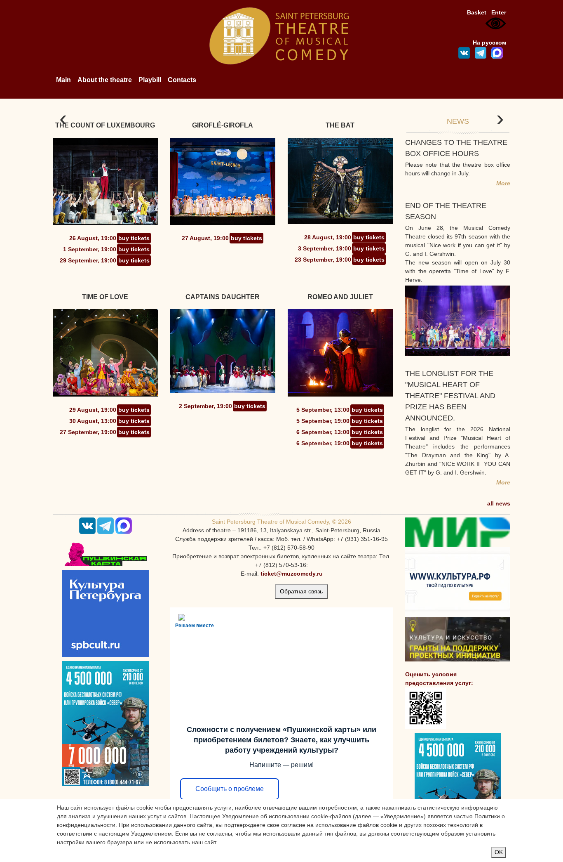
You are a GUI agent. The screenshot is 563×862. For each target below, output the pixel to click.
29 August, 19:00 (92, 409)
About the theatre (104, 79)
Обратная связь (301, 591)
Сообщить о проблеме (229, 788)
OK (499, 852)
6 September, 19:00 (323, 443)
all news (498, 503)
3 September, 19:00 (324, 248)
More (503, 183)
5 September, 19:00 (323, 421)
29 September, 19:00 (88, 260)
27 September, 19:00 (88, 432)
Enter (498, 12)
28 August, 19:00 (327, 237)
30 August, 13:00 (92, 421)
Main (63, 79)
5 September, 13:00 (323, 409)
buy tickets (134, 238)
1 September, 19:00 (89, 249)
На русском (489, 42)
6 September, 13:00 (323, 432)
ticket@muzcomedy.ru (291, 573)
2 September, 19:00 (205, 406)
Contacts (182, 79)
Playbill (149, 79)
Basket (476, 12)
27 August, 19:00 (205, 238)
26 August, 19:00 (92, 238)
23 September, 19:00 (323, 259)
